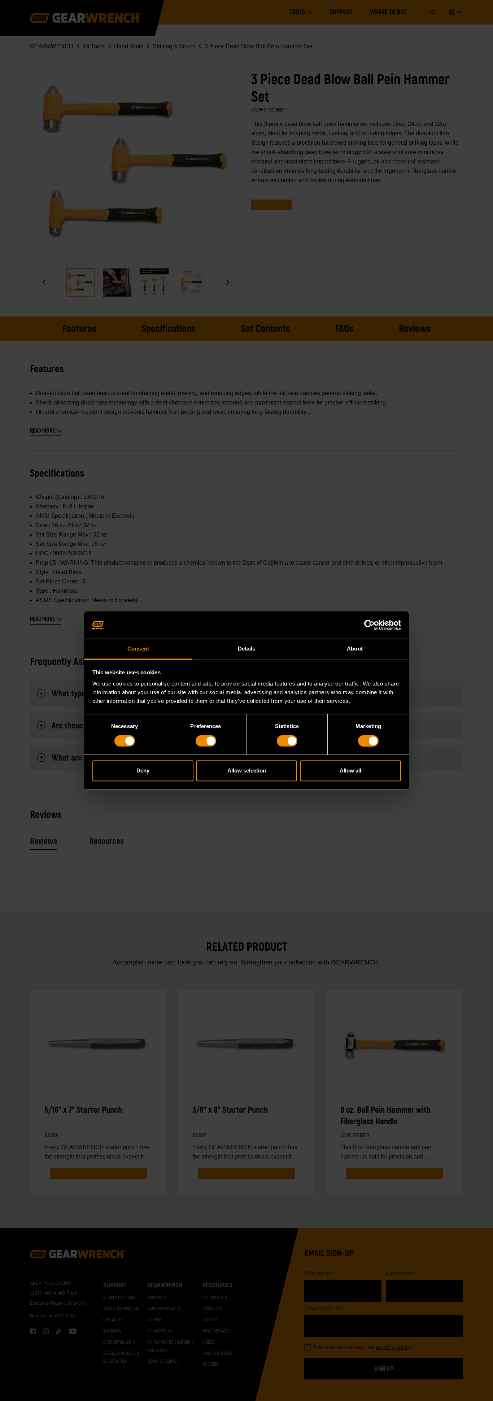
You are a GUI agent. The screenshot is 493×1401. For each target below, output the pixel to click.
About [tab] (355, 649)
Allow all (350, 771)
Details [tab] (247, 649)
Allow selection (246, 771)
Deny (142, 771)
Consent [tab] (138, 649)
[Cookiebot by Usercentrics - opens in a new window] (369, 624)
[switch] (206, 741)
